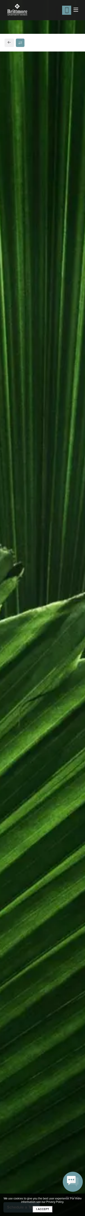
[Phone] (66, 10)
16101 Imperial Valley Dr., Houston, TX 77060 (42, 340)
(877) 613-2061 (21, 351)
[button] (73, 1186)
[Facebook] (10, 360)
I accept (42, 1209)
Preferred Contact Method (32, 436)
